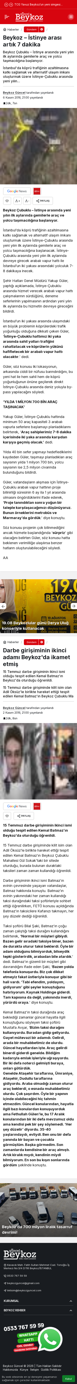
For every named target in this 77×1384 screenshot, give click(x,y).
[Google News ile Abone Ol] (17, 191)
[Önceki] (6, 4)
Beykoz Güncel (14, 92)
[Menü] (7, 17)
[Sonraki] (11, 4)
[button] (71, 17)
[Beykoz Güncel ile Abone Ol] (36, 191)
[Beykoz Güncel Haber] (29, 16)
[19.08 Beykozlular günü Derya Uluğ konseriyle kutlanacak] (38, 606)
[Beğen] (7, 201)
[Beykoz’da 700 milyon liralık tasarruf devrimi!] (38, 1210)
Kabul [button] (68, 1378)
